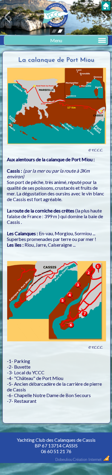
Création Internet (88, 459)
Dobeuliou (63, 459)
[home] (106, 8)
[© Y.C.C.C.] (56, 145)
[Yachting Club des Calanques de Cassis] (56, 25)
